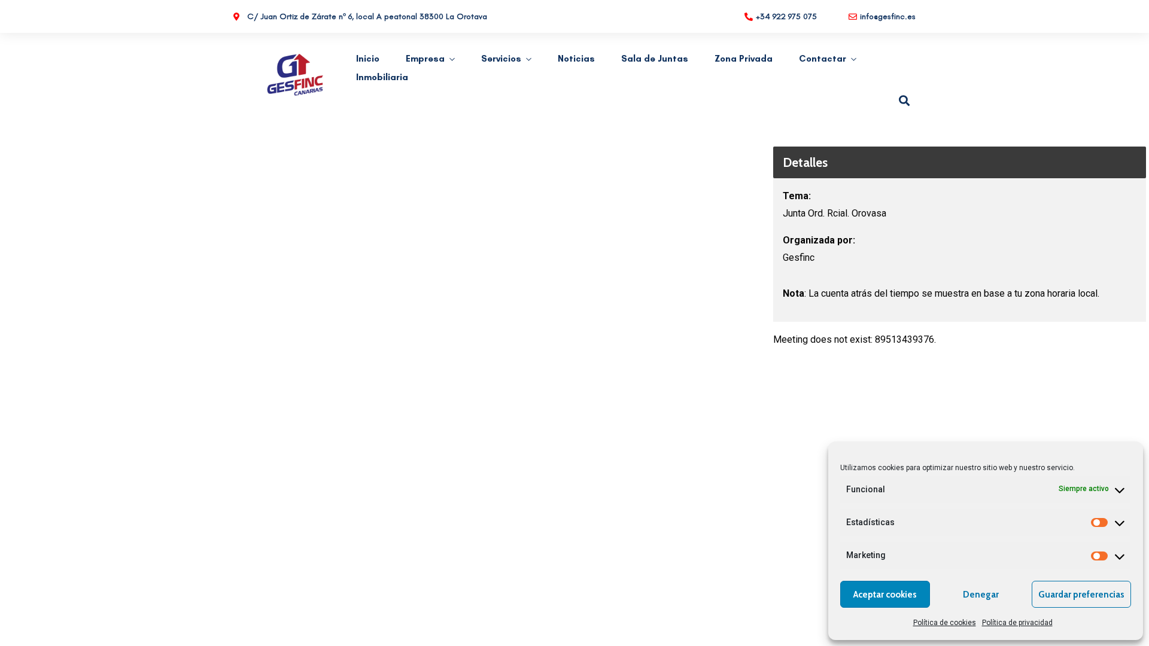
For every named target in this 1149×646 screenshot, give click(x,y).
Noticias (576, 58)
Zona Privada (744, 58)
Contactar (822, 58)
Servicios (501, 58)
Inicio (367, 58)
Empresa (425, 58)
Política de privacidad (1017, 622)
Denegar (981, 594)
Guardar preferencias (1081, 594)
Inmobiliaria (382, 77)
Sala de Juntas (654, 58)
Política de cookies (944, 622)
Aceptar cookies (885, 594)
